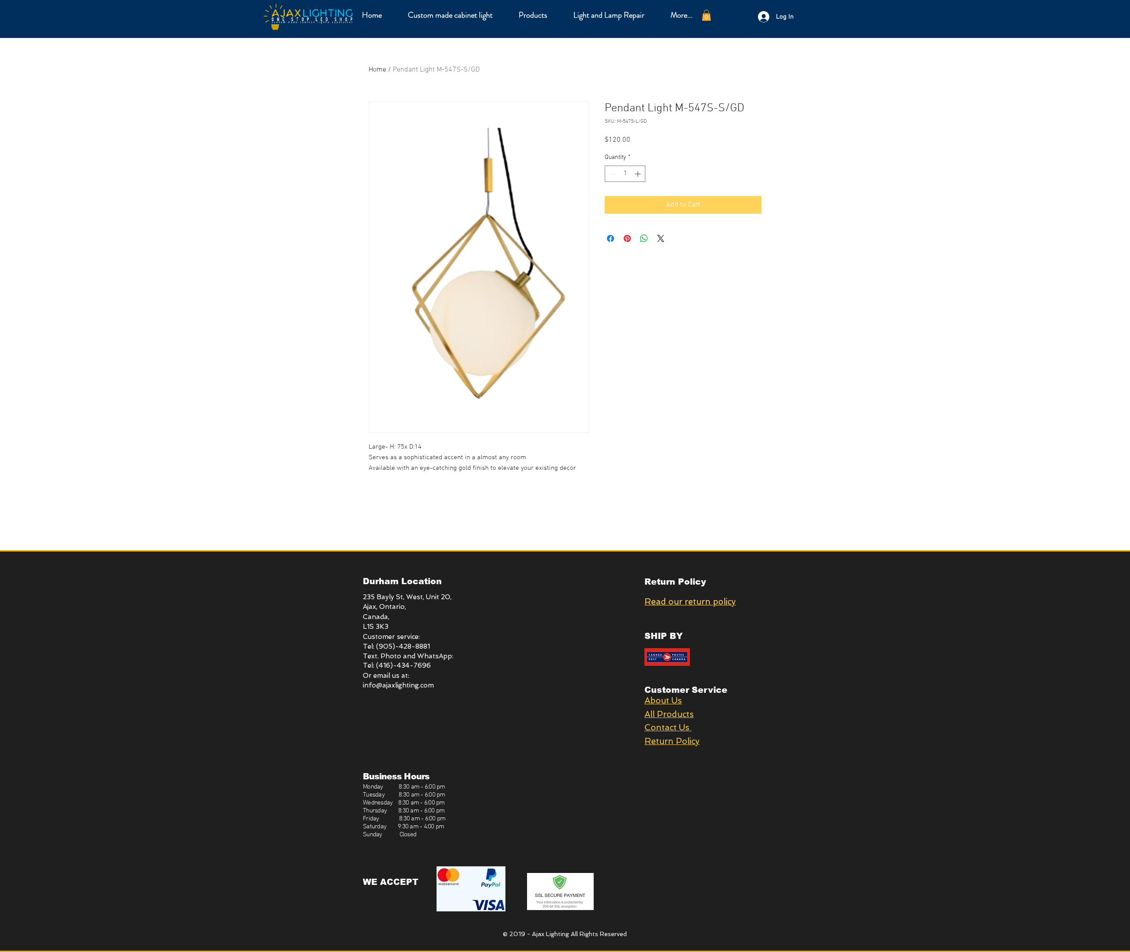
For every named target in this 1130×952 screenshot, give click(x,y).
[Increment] (638, 173)
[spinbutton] (625, 173)
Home (377, 69)
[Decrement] (611, 173)
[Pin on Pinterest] (627, 238)
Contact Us (668, 727)
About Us (663, 700)
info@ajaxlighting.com (398, 685)
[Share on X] (660, 238)
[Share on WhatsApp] (644, 238)
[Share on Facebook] (610, 238)
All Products (669, 714)
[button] (532, 15)
